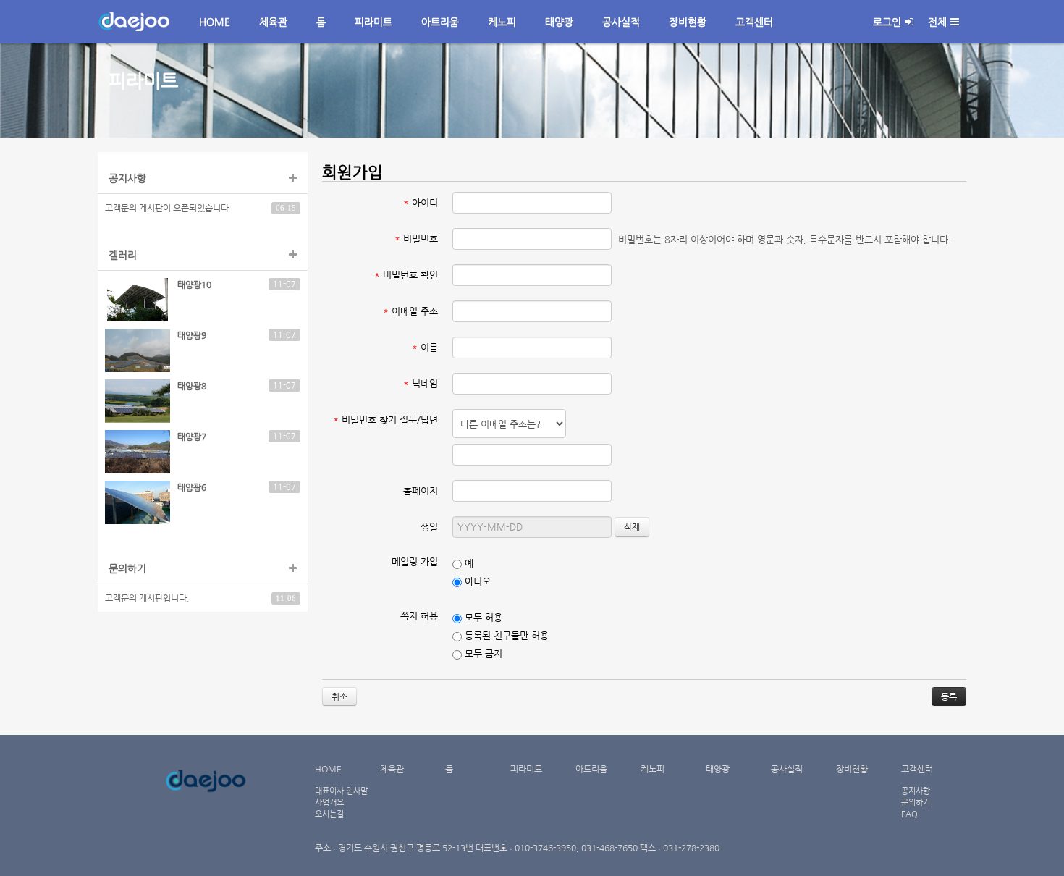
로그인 (887, 22)
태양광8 (191, 386)
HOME (214, 22)
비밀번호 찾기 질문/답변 (385, 419)
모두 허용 (482, 617)
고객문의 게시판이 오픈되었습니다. (168, 208)
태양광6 (191, 487)
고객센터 (754, 22)
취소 (339, 696)
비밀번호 (416, 238)
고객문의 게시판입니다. (147, 598)
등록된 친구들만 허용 (505, 635)
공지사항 (915, 790)
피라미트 (373, 22)
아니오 (476, 581)
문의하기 (915, 802)
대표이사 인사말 (341, 790)
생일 (429, 526)
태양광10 (194, 284)
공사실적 (621, 22)
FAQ (909, 813)
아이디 (420, 202)
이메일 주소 (410, 311)
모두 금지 (482, 653)
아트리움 (440, 22)
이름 (425, 347)
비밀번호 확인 (406, 274)
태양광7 (191, 436)
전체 (937, 22)
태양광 (559, 22)
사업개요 (329, 802)
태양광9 (191, 335)
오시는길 (329, 813)
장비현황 (687, 22)
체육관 (273, 22)
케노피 (502, 22)
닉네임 (420, 383)
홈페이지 (420, 490)
